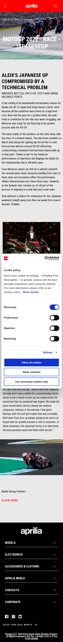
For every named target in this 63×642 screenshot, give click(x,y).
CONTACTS (12, 590)
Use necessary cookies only (31, 381)
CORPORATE (12, 602)
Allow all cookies (31, 362)
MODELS (10, 542)
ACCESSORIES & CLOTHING (22, 566)
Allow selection (31, 372)
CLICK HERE (10, 500)
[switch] (54, 317)
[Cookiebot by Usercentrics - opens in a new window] (45, 258)
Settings (48, 352)
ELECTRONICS (14, 554)
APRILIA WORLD (15, 578)
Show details (31, 292)
